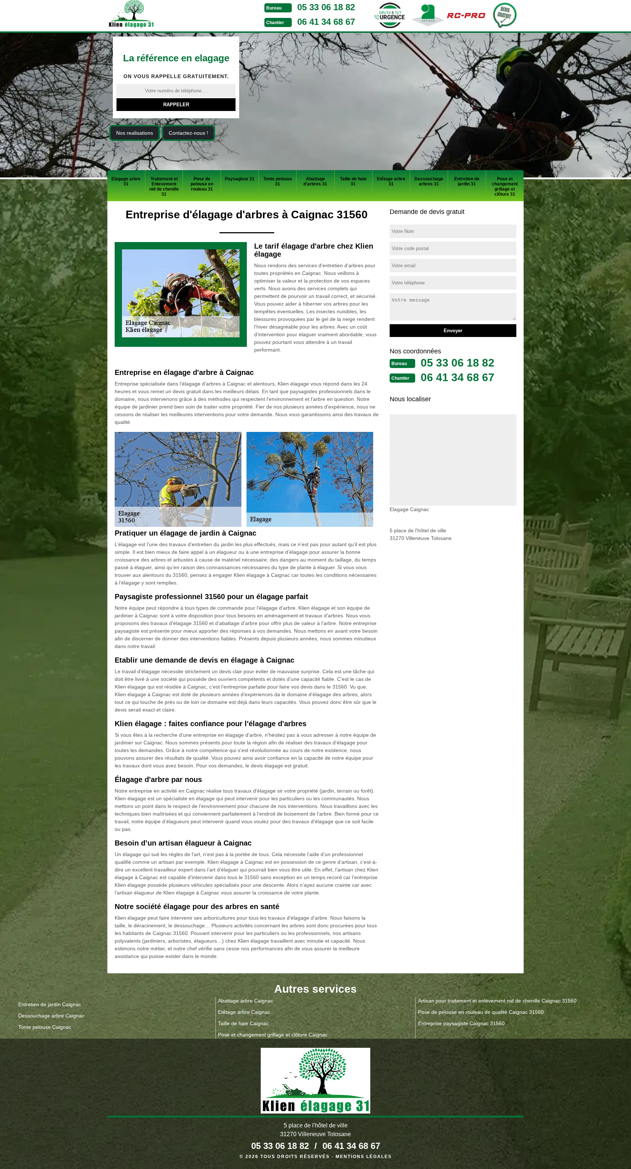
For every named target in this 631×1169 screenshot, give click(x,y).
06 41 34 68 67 (326, 22)
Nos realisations (134, 133)
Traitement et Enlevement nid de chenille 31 (164, 186)
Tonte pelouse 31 (277, 181)
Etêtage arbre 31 (391, 181)
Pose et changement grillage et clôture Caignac (273, 1035)
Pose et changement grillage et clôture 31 (505, 186)
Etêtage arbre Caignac (244, 1012)
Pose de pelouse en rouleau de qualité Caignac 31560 (481, 1012)
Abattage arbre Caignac (245, 1001)
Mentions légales (364, 1156)
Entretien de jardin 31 (466, 181)
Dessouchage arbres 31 (428, 181)
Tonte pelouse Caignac (44, 1027)
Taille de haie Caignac (243, 1023)
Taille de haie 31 (353, 181)
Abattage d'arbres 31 (315, 181)
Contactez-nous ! (188, 133)
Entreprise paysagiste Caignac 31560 (461, 1023)
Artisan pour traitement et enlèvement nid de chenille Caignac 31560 (497, 1001)
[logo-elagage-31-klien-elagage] (158, 15)
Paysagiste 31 (240, 178)
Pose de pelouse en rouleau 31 (202, 184)
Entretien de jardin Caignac (49, 1004)
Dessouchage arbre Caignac (51, 1016)
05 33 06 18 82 (326, 7)
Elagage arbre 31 (126, 181)
